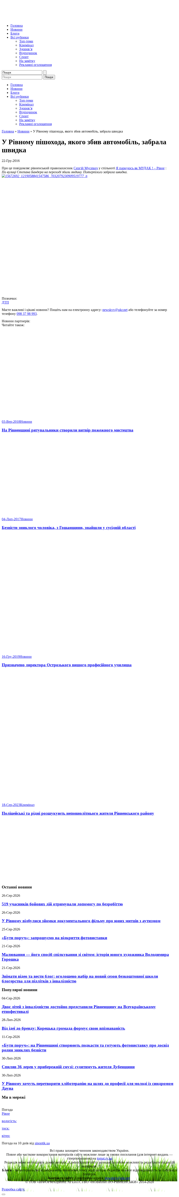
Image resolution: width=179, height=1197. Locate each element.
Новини (16, 29)
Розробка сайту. (13, 1189)
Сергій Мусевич (86, 168)
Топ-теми (26, 41)
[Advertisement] (89, 850)
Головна (16, 25)
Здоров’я (25, 49)
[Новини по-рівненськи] (56, 18)
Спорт (24, 57)
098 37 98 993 (27, 314)
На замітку (27, 61)
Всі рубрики (19, 37)
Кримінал (26, 45)
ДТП (5, 302)
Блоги (14, 33)
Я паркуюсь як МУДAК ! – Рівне (140, 168)
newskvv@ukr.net (114, 310)
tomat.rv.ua (104, 1158)
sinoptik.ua (42, 1143)
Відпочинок (28, 53)
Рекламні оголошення (35, 65)
